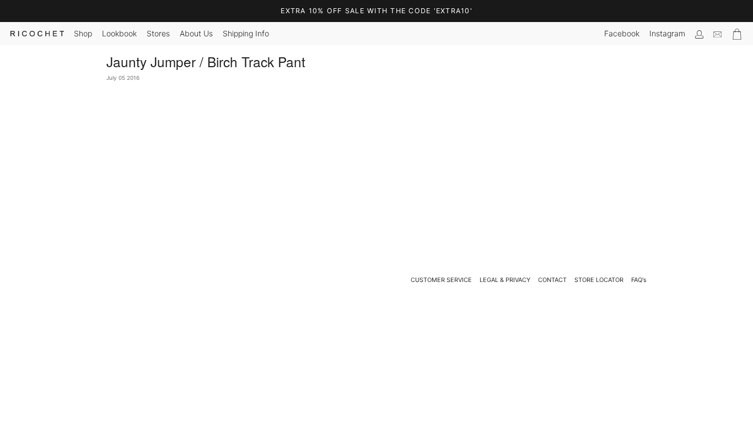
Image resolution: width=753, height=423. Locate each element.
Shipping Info (246, 33)
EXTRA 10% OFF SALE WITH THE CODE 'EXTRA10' (376, 11)
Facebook (621, 33)
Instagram (667, 33)
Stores (158, 33)
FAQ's (639, 280)
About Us (196, 33)
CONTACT (552, 280)
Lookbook (119, 33)
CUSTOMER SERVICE (441, 280)
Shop (83, 33)
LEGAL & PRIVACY (505, 280)
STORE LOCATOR (598, 280)
